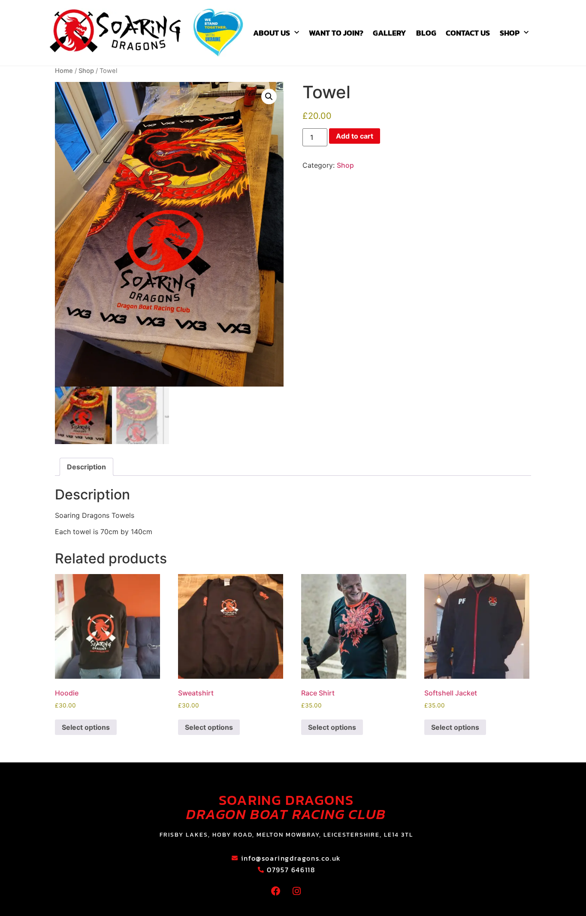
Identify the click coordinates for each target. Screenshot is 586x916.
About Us (271, 33)
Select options (86, 727)
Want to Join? (336, 33)
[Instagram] (296, 891)
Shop (510, 33)
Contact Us (468, 33)
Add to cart (354, 136)
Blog (426, 33)
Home (64, 71)
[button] (269, 96)
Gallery (389, 33)
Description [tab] (86, 467)
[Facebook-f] (275, 891)
